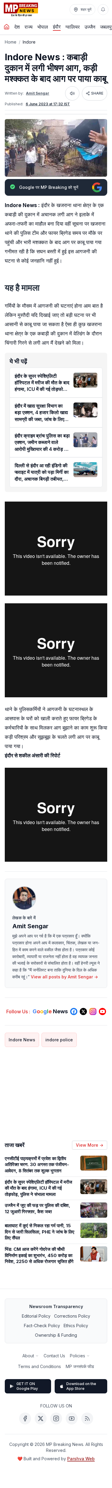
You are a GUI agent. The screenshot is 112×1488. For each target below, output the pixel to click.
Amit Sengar (37, 93)
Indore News (22, 1039)
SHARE (97, 93)
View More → (89, 1145)
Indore (29, 41)
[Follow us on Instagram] (92, 1011)
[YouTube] (72, 1418)
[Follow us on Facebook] (73, 1011)
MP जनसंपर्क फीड (80, 1366)
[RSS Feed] (87, 1418)
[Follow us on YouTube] (102, 1011)
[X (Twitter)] (41, 1418)
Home (10, 41)
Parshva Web (81, 1458)
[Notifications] (103, 9)
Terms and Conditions (39, 1366)
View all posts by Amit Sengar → (64, 976)
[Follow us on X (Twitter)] (83, 1011)
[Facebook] (25, 1418)
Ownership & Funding (56, 1335)
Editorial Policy (36, 1316)
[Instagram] (56, 1418)
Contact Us (54, 1355)
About (28, 1355)
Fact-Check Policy (42, 1325)
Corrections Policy (72, 1316)
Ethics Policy (76, 1325)
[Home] (7, 27)
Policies (77, 1355)
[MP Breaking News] (21, 9)
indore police (59, 1039)
